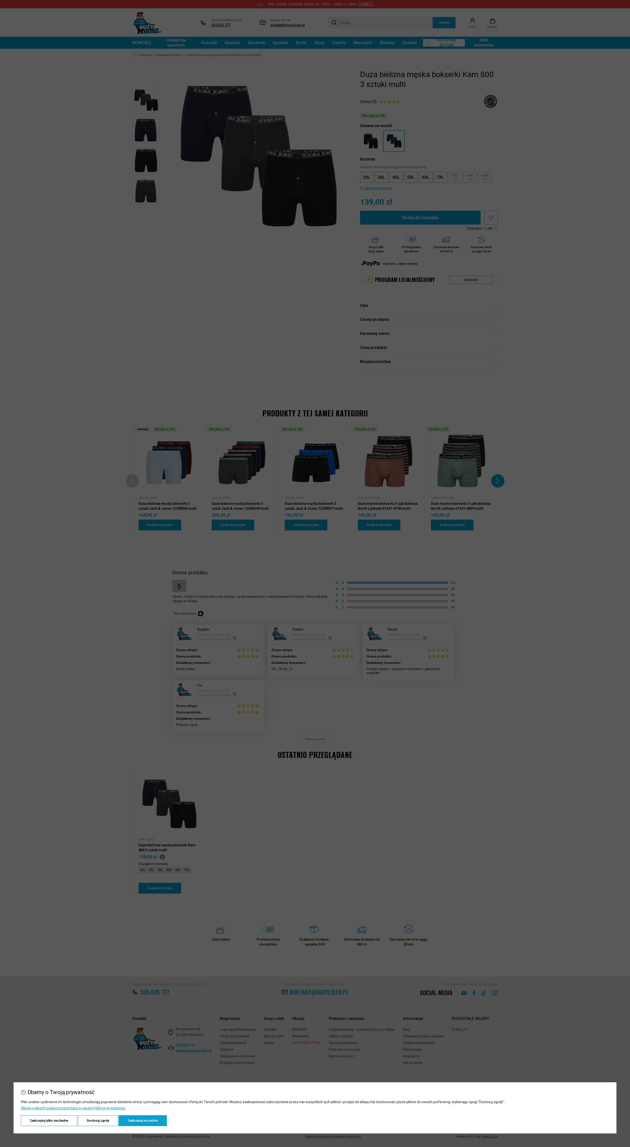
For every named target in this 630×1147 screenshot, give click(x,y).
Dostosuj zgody (98, 1120)
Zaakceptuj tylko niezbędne (49, 1120)
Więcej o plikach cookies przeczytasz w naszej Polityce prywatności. (73, 1108)
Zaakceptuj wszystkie (142, 1120)
